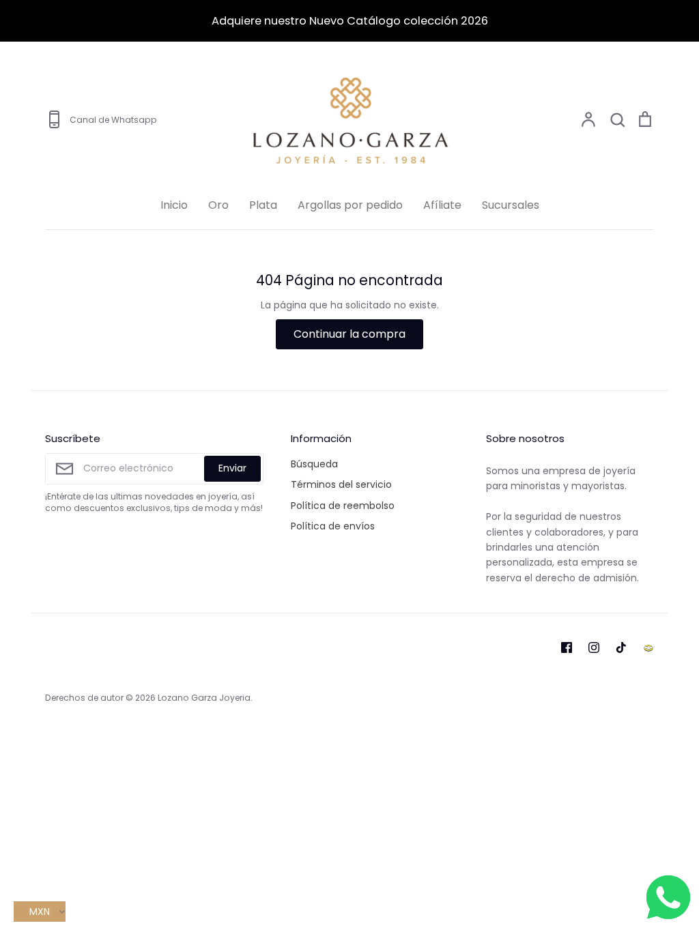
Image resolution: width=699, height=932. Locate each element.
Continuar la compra (349, 334)
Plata (263, 205)
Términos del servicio (341, 484)
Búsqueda (314, 464)
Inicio (174, 205)
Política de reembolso (343, 505)
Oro (218, 205)
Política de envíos (333, 526)
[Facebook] (566, 647)
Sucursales (510, 205)
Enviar (232, 468)
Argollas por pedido (350, 205)
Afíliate (442, 205)
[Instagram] (594, 647)
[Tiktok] (621, 647)
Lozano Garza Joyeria (204, 697)
